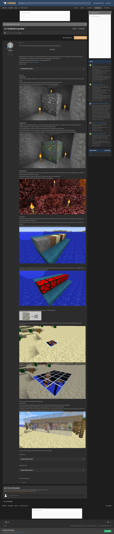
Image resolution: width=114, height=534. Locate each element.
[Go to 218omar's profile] (5, 33)
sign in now (33, 489)
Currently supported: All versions (12, 24)
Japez (91, 154)
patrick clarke (96, 119)
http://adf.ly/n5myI (34, 62)
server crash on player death (99, 122)
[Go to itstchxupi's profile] (90, 65)
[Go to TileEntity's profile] (90, 123)
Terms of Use (21, 532)
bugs (93, 65)
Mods (20, 33)
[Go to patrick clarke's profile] (90, 104)
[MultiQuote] (19, 482)
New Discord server (95, 12)
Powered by (105, 525)
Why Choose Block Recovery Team (100, 103)
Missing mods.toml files (97, 84)
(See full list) (107, 150)
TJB (94, 145)
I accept (108, 531)
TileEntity (95, 130)
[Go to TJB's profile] (90, 134)
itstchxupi (95, 80)
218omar (8, 33)
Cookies (5, 525)
